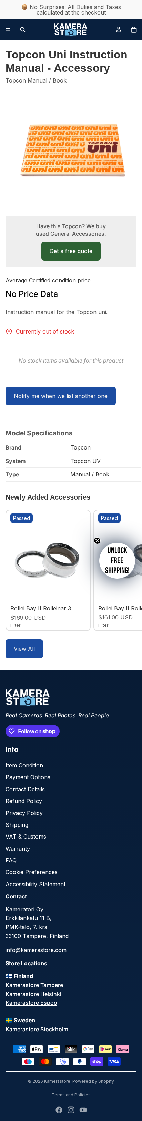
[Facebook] (59, 1110)
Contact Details (25, 789)
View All (24, 648)
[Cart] (133, 29)
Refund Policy (24, 801)
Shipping (17, 824)
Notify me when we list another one (61, 396)
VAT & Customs (26, 836)
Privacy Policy (24, 813)
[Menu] (8, 30)
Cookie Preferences (32, 872)
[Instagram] (71, 1110)
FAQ (11, 860)
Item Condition (24, 765)
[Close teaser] (97, 540)
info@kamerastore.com (36, 950)
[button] (117, 561)
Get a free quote (71, 251)
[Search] (22, 29)
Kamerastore (57, 1081)
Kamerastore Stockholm (37, 1029)
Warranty (18, 848)
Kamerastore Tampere (34, 985)
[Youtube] (83, 1110)
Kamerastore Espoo (31, 1002)
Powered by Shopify (93, 1081)
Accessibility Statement (35, 884)
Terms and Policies (71, 1095)
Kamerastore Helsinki (33, 993)
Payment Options (28, 777)
